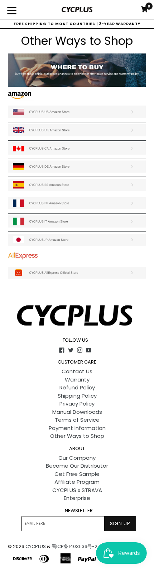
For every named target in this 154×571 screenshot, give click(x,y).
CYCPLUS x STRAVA (77, 490)
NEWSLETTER (79, 511)
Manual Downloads (77, 412)
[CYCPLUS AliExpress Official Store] (77, 279)
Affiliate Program (77, 482)
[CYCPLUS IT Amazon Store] (77, 228)
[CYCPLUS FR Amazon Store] (77, 209)
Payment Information (77, 428)
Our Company (77, 458)
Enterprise (77, 498)
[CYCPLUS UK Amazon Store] (77, 136)
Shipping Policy (77, 395)
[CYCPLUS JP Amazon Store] (77, 246)
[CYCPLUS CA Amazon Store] (77, 155)
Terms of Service (77, 419)
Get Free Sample (77, 474)
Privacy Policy (77, 403)
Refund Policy (77, 387)
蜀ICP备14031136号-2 (74, 546)
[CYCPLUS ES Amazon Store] (77, 191)
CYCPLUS (35, 546)
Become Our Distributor (77, 465)
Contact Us (77, 371)
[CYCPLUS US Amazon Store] (77, 118)
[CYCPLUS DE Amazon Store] (77, 173)
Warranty (77, 379)
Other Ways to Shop (77, 436)
